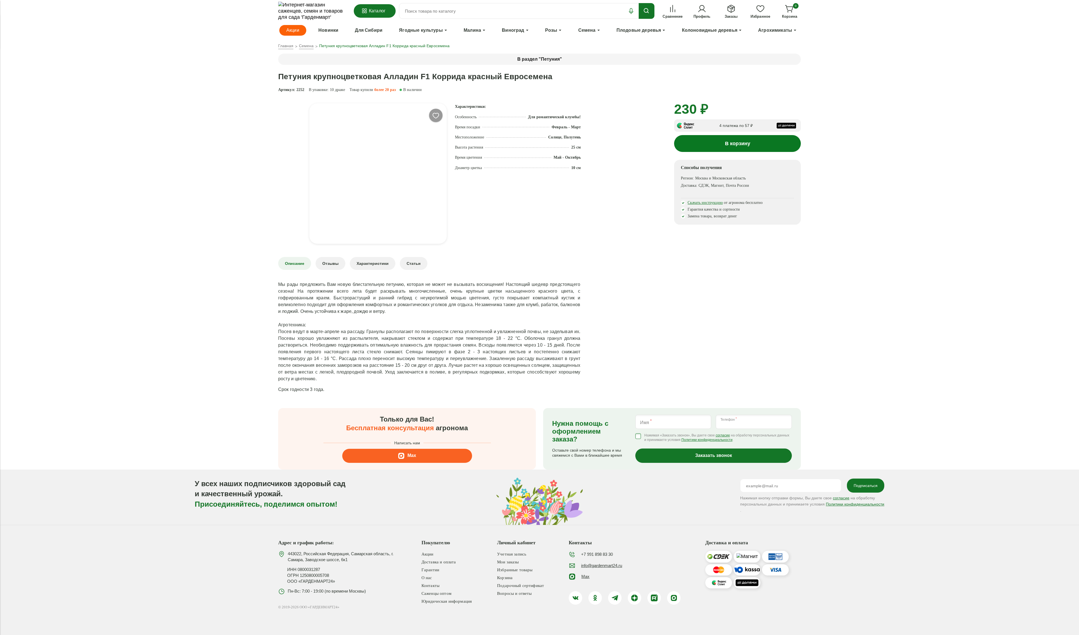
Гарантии (430, 570)
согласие (723, 435)
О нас (426, 577)
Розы (551, 30)
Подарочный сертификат (520, 585)
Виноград (513, 30)
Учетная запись (511, 554)
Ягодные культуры (421, 30)
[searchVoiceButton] (631, 11)
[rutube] (654, 598)
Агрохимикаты (775, 30)
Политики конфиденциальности (707, 440)
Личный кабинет (516, 542)
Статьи (414, 263)
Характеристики (373, 263)
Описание (294, 263)
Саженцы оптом (436, 593)
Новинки (328, 30)
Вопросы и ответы (514, 593)
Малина (472, 30)
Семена (587, 30)
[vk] (575, 598)
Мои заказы (508, 562)
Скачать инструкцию (705, 203)
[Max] (674, 598)
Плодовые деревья (638, 30)
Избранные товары (514, 570)
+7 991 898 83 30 (597, 554)
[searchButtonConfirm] (646, 11)
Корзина (505, 577)
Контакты (430, 585)
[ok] (595, 598)
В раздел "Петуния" (539, 59)
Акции (427, 554)
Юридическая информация (446, 601)
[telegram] (615, 598)
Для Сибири (368, 30)
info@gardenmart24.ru (601, 565)
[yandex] (634, 598)
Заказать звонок (713, 455)
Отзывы (330, 263)
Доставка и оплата (438, 562)
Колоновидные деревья (709, 30)
